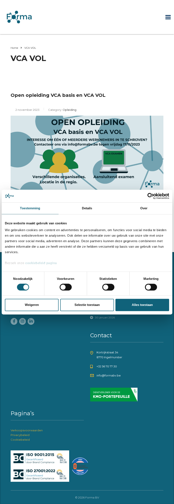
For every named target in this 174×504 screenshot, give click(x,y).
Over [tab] (143, 208)
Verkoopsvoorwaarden (27, 430)
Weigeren (32, 305)
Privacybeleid (20, 435)
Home (14, 47)
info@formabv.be (109, 375)
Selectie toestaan (87, 305)
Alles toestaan (142, 305)
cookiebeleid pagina (41, 263)
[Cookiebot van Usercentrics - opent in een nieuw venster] (150, 196)
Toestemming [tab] (30, 208)
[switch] (66, 287)
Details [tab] (87, 208)
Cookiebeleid (20, 439)
